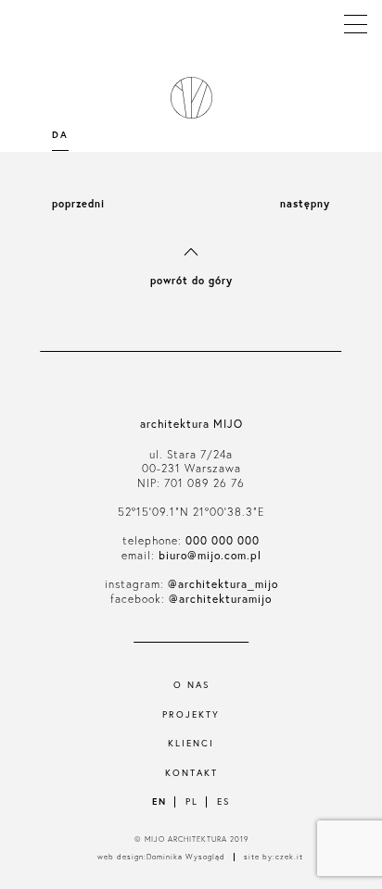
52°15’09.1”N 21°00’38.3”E (191, 512)
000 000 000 (222, 540)
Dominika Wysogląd (185, 857)
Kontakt (191, 773)
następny (305, 203)
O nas (191, 685)
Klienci (191, 743)
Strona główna (188, 97)
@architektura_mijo (223, 584)
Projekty (191, 714)
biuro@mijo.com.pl (210, 555)
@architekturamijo (220, 599)
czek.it (289, 857)
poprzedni (78, 203)
